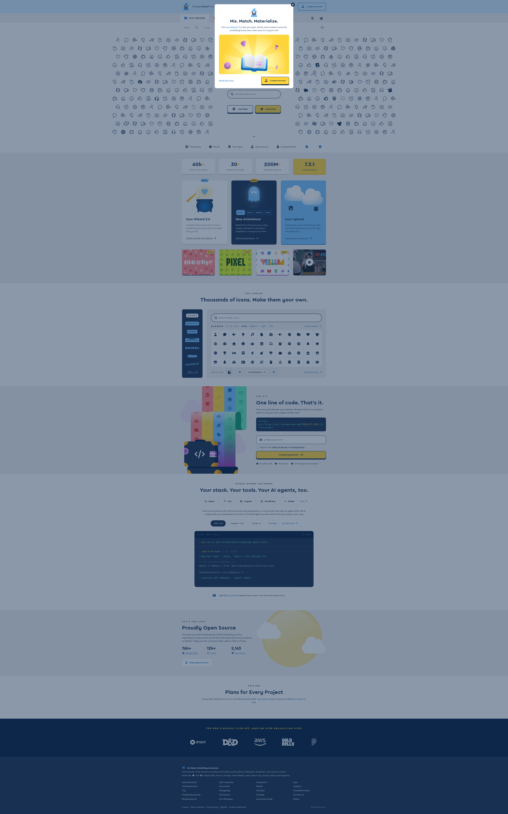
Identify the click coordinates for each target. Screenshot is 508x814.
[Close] (293, 5)
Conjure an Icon (277, 81)
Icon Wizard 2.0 (233, 27)
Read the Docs (226, 81)
